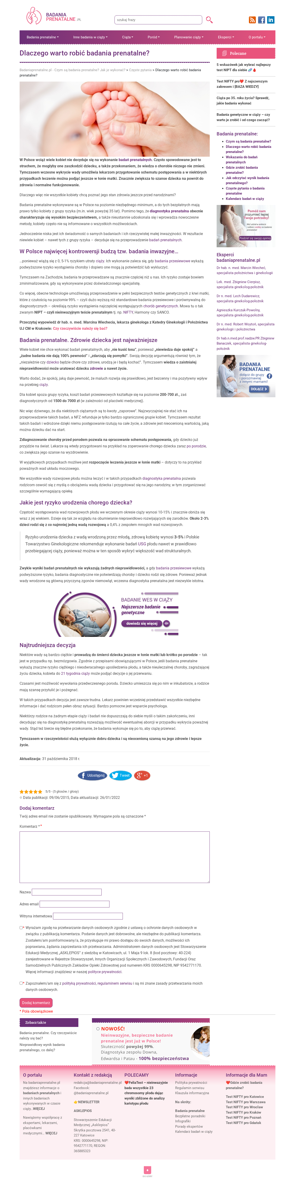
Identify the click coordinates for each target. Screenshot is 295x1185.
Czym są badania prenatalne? (248, 141)
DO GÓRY (147, 1176)
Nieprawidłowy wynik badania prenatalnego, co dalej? (42, 1047)
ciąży (100, 261)
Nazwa (25, 892)
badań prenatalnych (135, 160)
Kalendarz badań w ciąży (245, 199)
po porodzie (196, 446)
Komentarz (30, 826)
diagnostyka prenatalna (169, 211)
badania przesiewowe (172, 261)
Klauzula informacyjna (192, 1093)
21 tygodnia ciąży (75, 673)
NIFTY (128, 312)
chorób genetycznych (160, 306)
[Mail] (98, 1083)
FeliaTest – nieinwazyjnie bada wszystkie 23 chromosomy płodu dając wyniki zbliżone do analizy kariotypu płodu (146, 1093)
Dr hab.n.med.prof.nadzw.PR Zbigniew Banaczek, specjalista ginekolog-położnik (245, 343)
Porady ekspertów (189, 1126)
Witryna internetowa (36, 916)
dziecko (53, 362)
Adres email (29, 904)
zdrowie (96, 368)
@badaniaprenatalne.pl (91, 1093)
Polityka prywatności (191, 1083)
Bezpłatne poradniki (190, 1116)
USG (142, 544)
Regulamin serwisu (189, 1088)
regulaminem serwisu (114, 983)
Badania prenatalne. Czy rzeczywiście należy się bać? (48, 1035)
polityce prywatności (104, 972)
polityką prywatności (79, 983)
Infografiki (183, 1121)
